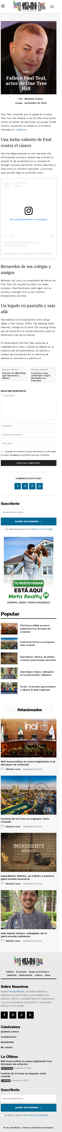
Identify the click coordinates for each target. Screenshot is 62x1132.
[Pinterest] (32, 486)
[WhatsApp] (39, 486)
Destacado (7, 1068)
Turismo (5, 1081)
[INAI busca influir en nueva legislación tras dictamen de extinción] (9, 628)
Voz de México (16, 991)
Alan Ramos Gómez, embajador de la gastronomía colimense (37, 673)
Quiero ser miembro (27, 521)
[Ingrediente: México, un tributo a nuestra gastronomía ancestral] (9, 658)
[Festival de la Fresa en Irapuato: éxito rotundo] (9, 643)
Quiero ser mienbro (26, 1107)
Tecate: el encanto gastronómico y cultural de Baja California (38, 688)
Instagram (21, 129)
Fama (26, 72)
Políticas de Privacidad (41, 529)
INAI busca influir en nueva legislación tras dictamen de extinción (35, 628)
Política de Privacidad (37, 1115)
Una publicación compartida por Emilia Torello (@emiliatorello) (32, 253)
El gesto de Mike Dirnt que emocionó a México (14, 375)
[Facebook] (17, 486)
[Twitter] (25, 486)
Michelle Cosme (34, 98)
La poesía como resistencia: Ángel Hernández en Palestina (40, 377)
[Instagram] (12, 1015)
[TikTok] (21, 1015)
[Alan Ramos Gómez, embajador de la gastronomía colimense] (9, 673)
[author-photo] (3, 769)
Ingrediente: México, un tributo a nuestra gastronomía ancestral (37, 658)
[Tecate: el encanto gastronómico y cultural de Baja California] (9, 688)
